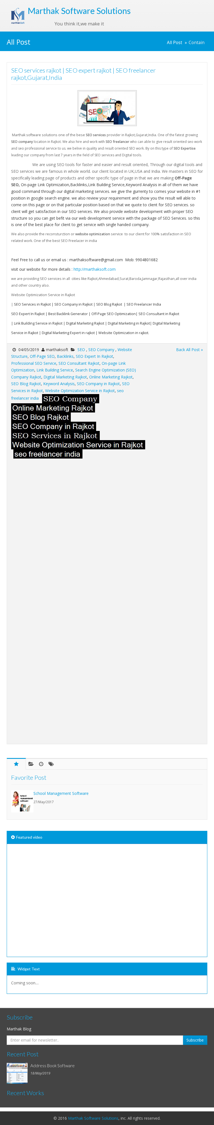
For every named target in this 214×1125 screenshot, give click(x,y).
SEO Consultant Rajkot (79, 363)
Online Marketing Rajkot (111, 377)
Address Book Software (52, 1065)
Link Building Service (55, 370)
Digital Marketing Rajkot (65, 377)
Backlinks (65, 356)
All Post (174, 42)
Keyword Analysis (59, 383)
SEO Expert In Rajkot (94, 356)
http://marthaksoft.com (95, 269)
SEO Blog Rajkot (26, 383)
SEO (81, 349)
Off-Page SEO (42, 356)
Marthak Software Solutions (93, 1118)
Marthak (79, 11)
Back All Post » (189, 349)
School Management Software (61, 793)
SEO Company (101, 349)
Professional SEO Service (33, 363)
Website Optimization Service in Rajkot (80, 390)
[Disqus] (107, 528)
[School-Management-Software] (22, 801)
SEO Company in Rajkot (98, 383)
